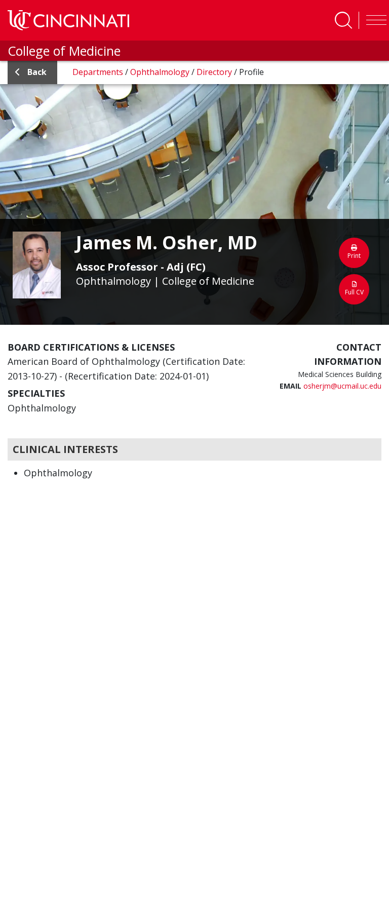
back (37, 72)
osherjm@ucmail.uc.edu (342, 386)
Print (354, 255)
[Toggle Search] (343, 20)
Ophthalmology (160, 72)
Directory (215, 72)
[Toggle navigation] (374, 20)
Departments (98, 72)
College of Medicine (64, 50)
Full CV (354, 292)
